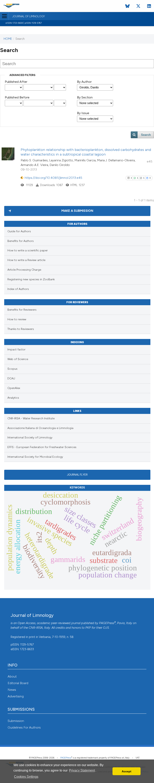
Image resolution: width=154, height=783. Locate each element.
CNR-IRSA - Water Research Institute (31, 418)
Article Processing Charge (24, 269)
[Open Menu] (4, 16)
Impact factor (16, 349)
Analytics (13, 397)
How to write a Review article (26, 260)
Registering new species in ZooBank (31, 279)
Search (146, 134)
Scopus (12, 369)
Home (8, 39)
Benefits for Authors (20, 241)
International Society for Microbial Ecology (35, 457)
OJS (106, 627)
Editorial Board (18, 683)
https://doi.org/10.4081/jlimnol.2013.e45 (53, 178)
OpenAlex (13, 388)
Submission (16, 721)
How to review (16, 319)
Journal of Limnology (28, 16)
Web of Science (17, 359)
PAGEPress (106, 623)
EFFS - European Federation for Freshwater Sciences (41, 447)
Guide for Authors (19, 231)
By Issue (83, 113)
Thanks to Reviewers (20, 329)
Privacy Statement (82, 770)
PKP (88, 627)
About (12, 676)
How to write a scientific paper (27, 250)
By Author (84, 82)
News (12, 690)
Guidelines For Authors (24, 727)
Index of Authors (18, 289)
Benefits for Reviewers (21, 309)
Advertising (16, 696)
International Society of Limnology (29, 437)
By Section (85, 97)
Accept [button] (126, 771)
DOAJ (11, 378)
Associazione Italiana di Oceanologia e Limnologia (40, 428)
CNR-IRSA (36, 627)
